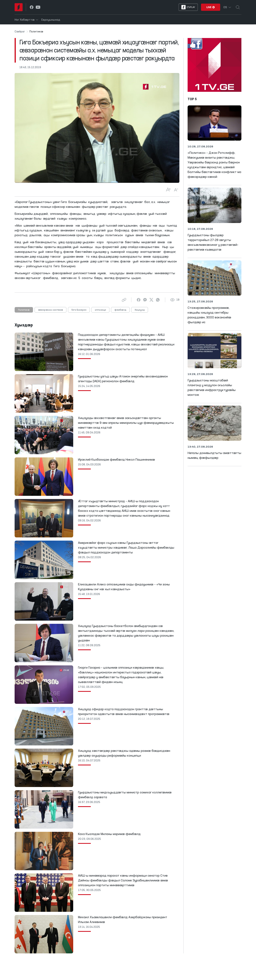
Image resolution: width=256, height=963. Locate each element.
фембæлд (120, 310)
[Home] (19, 7)
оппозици (100, 310)
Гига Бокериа (78, 310)
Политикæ (24, 310)
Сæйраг (20, 31)
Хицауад (140, 310)
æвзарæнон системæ (50, 310)
